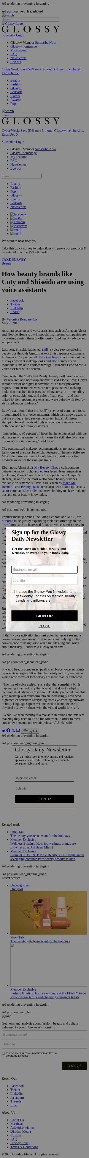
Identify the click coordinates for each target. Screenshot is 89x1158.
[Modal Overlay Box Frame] (44, 579)
